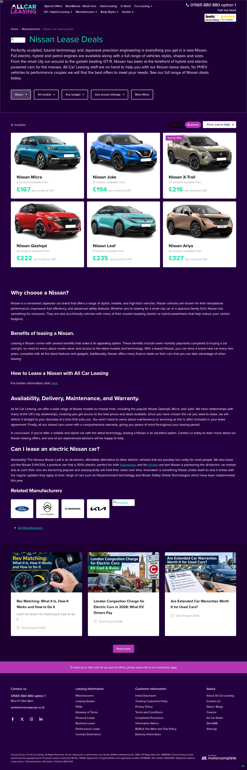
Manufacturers (85, 696)
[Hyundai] (123, 502)
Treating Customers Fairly (151, 701)
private (153, 464)
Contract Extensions (88, 734)
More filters (142, 94)
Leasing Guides (85, 701)
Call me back (227, 10)
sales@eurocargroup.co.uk (27, 707)
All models (44, 94)
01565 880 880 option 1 (28, 696)
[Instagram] (31, 720)
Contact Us (213, 701)
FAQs (79, 707)
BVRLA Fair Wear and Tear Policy (155, 729)
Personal (176, 125)
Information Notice (147, 723)
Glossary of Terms (87, 712)
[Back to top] (243, 766)
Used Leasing (108, 6)
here (54, 383)
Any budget (73, 94)
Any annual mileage (108, 94)
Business (193, 125)
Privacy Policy (144, 707)
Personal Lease (85, 718)
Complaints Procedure (149, 718)
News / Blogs (214, 707)
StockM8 (212, 723)
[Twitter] (22, 720)
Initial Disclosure (145, 696)
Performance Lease (88, 729)
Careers (211, 712)
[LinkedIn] (41, 720)
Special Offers (53, 6)
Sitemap (211, 729)
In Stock (126, 6)
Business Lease (85, 723)
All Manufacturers (30, 528)
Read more (124, 649)
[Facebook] (12, 720)
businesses (128, 464)
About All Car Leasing (220, 696)
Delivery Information (148, 734)
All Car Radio (214, 718)
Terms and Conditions (149, 712)
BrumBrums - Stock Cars (81, 6)
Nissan (19, 94)
